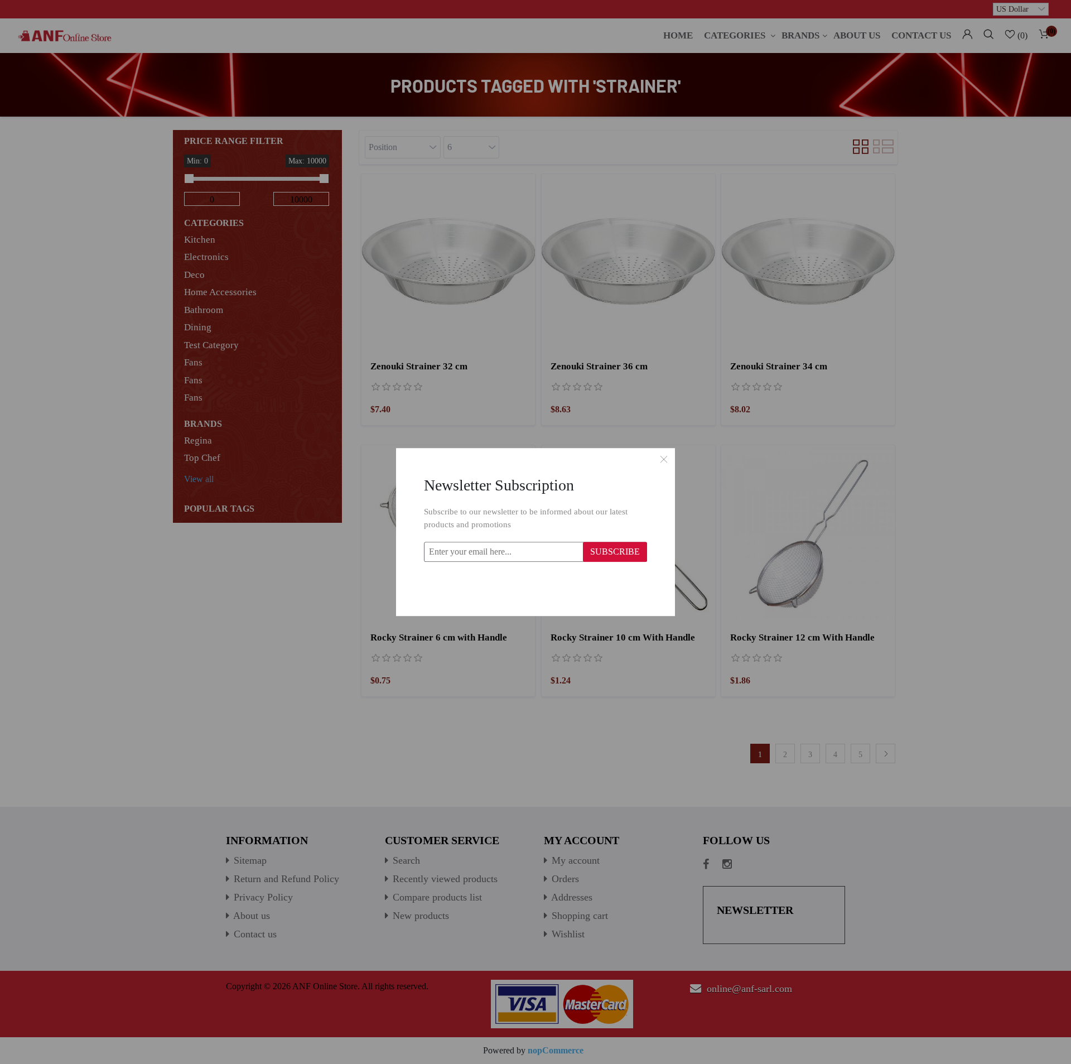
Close (664, 459)
